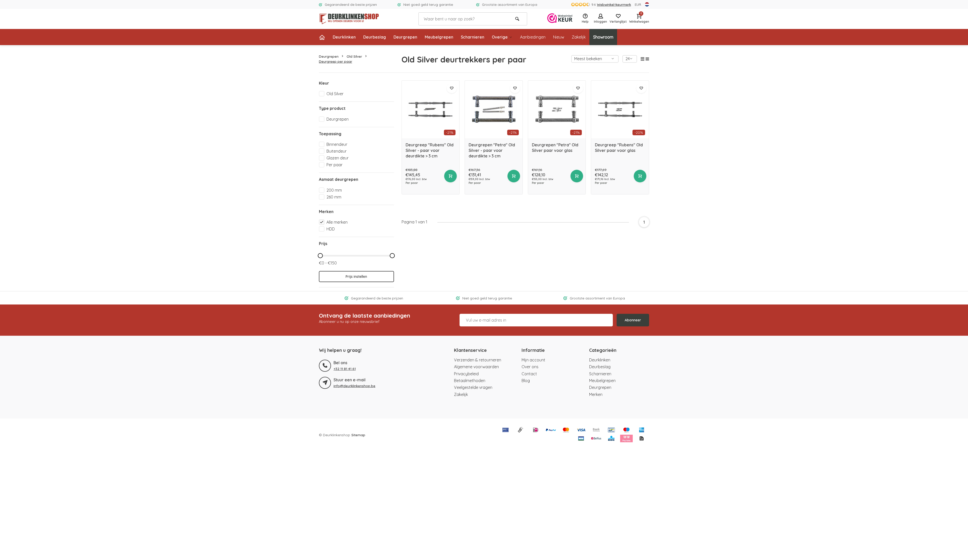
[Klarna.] (626, 439)
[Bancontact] (611, 430)
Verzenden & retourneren (477, 359)
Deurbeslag (374, 37)
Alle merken (337, 222)
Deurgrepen (405, 37)
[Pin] (505, 430)
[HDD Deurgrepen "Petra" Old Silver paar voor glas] (557, 109)
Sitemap (358, 435)
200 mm (334, 190)
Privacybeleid (466, 373)
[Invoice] (641, 439)
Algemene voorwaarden (476, 366)
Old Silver (354, 56)
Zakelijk (579, 37)
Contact (529, 373)
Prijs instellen (356, 276)
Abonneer (633, 320)
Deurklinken (344, 37)
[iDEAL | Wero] (535, 430)
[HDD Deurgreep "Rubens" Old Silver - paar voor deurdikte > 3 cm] (431, 109)
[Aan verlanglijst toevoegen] (452, 88)
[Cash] (520, 430)
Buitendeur (336, 151)
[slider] (320, 255)
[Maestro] (626, 430)
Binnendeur (336, 144)
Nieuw (558, 37)
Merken (595, 394)
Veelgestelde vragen (473, 387)
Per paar (334, 164)
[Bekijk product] (450, 176)
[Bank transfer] (596, 430)
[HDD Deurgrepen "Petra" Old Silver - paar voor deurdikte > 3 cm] (494, 109)
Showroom (603, 37)
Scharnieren (472, 37)
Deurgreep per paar (335, 61)
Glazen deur (337, 157)
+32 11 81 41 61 (345, 368)
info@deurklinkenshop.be (354, 386)
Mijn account (533, 359)
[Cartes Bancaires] (581, 439)
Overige (500, 37)
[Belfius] (596, 439)
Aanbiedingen (533, 37)
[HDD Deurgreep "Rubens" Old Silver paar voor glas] (620, 109)
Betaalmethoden (469, 380)
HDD (330, 228)
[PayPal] (550, 430)
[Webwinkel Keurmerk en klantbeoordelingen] (559, 18)
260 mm (333, 196)
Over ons (530, 366)
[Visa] (581, 430)
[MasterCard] (566, 430)
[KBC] (611, 439)
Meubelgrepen (439, 37)
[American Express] (641, 430)
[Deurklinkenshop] (349, 18)
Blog (526, 380)
